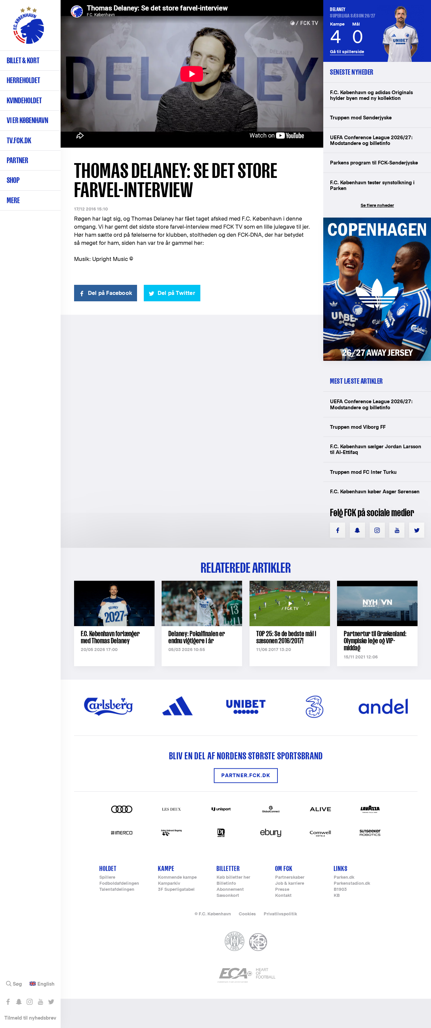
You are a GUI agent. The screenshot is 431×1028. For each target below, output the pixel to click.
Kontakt (283, 895)
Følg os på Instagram (29, 1001)
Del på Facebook (110, 293)
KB (337, 895)
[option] (192, 74)
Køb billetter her (233, 877)
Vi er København (27, 120)
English (46, 984)
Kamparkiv (169, 883)
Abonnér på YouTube (40, 1001)
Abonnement (230, 889)
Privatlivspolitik (280, 913)
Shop (13, 180)
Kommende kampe (177, 877)
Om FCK (284, 868)
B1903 (340, 889)
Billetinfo (226, 883)
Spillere (107, 877)
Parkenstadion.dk (352, 883)
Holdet (108, 868)
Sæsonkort (228, 895)
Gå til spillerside (347, 51)
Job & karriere (289, 883)
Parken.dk (344, 877)
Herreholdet (23, 80)
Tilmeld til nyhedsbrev (30, 1018)
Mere (13, 200)
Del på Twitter (176, 293)
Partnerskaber (289, 877)
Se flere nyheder (377, 205)
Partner (17, 160)
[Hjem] (28, 28)
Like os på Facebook (7, 1001)
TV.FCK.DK (19, 140)
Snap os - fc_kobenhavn (18, 1001)
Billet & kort (23, 60)
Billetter (228, 868)
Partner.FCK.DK (245, 775)
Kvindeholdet (24, 100)
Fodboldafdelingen (119, 883)
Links (340, 868)
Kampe (166, 868)
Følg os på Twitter (51, 1001)
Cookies (247, 913)
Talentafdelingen (116, 889)
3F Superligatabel (176, 889)
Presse (282, 889)
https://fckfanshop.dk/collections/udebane (377, 221)
